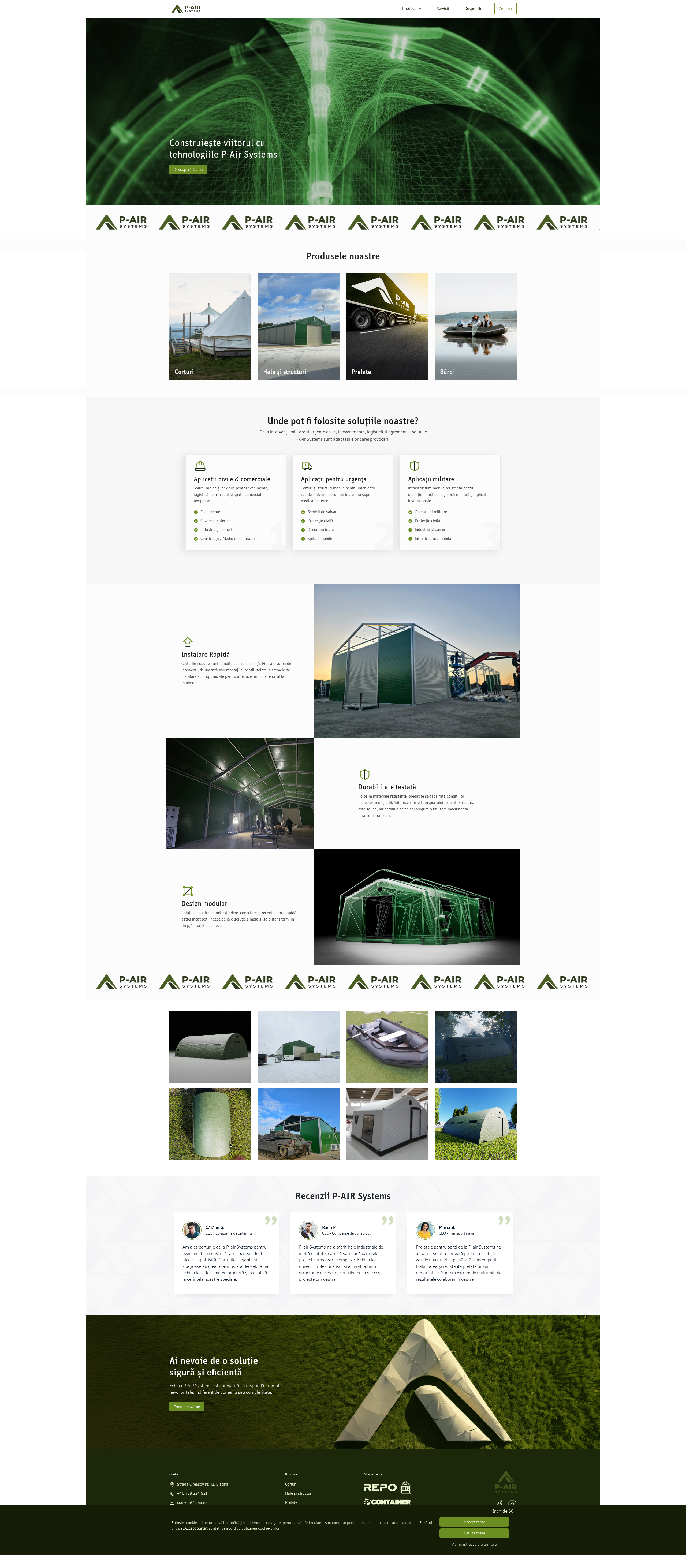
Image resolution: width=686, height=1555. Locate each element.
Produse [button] (409, 8)
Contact (505, 8)
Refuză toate (474, 1533)
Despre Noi (473, 8)
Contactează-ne (187, 1406)
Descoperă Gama (188, 169)
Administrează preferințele (474, 1544)
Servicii (443, 8)
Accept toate (474, 1521)
